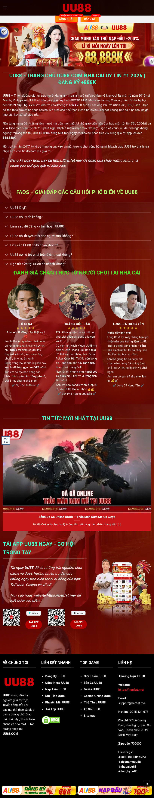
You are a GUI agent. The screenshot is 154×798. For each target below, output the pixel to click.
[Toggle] (6, 208)
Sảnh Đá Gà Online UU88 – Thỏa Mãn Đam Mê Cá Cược (77, 517)
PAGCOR (74, 100)
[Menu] (5, 7)
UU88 (6, 695)
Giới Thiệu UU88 (95, 676)
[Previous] (3, 481)
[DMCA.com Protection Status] (50, 720)
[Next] (151, 481)
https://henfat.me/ (67, 160)
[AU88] (39, 790)
